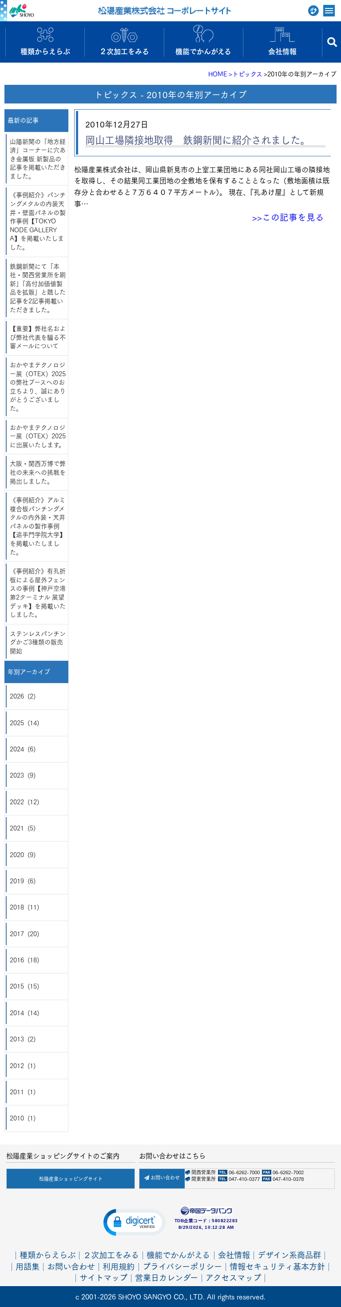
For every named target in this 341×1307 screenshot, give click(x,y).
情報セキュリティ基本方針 (277, 1265)
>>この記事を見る (288, 216)
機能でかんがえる (178, 1254)
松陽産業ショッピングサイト (71, 1179)
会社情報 (234, 1254)
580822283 (225, 1221)
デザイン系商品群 (289, 1254)
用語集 (28, 1265)
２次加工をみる (111, 1254)
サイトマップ (103, 1277)
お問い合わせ (164, 1177)
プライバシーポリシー (182, 1265)
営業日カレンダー (166, 1277)
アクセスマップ (233, 1277)
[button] (134, 1222)
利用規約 (119, 1265)
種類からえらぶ (47, 1254)
